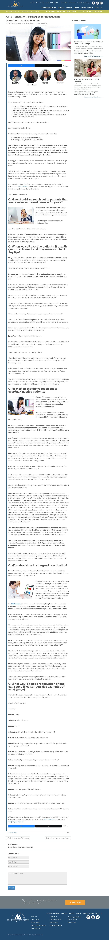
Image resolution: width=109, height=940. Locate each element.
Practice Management (87, 87)
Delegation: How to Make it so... (57, 838)
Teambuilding (99, 48)
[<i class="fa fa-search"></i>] (101, 8)
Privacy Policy (72, 919)
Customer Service (86, 85)
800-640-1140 (40, 3)
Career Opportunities (74, 917)
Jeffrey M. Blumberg (81, 46)
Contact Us (53, 917)
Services (61, 8)
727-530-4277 (54, 3)
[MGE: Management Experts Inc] (18, 2)
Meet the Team (36, 928)
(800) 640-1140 (49, 819)
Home (10, 11)
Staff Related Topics (89, 48)
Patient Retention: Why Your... (18, 838)
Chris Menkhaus (80, 84)
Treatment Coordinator (84, 89)
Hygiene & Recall (44, 23)
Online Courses (87, 8)
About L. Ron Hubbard (38, 925)
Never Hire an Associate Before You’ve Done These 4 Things (88, 43)
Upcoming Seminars (48, 8)
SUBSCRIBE (75, 902)
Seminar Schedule (55, 919)
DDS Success (23, 186)
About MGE (64, 2)
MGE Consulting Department (16, 23)
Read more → (98, 56)
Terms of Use (72, 922)
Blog (97, 8)
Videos (76, 8)
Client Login (86, 2)
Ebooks (69, 8)
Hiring (100, 46)
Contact (79, 2)
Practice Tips (54, 922)
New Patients (77, 87)
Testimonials (72, 2)
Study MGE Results (56, 925)
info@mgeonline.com (16, 822)
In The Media (35, 922)
